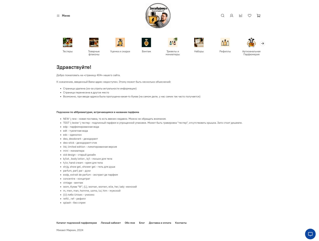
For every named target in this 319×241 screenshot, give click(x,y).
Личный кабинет (111, 222)
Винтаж (146, 51)
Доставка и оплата (160, 222)
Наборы (199, 51)
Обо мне (130, 222)
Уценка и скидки (120, 51)
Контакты (181, 222)
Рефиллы (225, 51)
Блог (142, 222)
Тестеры (68, 51)
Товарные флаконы (94, 53)
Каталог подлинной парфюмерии (76, 222)
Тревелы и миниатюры (173, 53)
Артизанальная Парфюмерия (251, 53)
